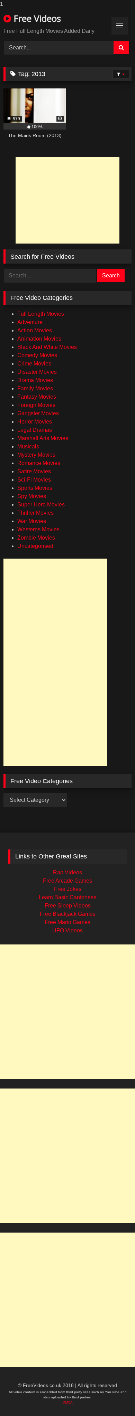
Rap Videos (67, 872)
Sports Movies (34, 488)
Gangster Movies (38, 413)
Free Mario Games (67, 922)
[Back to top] (116, 1398)
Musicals (28, 446)
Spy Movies (31, 496)
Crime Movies (34, 364)
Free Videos (36, 18)
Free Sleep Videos (68, 906)
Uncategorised (35, 546)
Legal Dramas (34, 430)
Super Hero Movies (41, 504)
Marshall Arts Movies (42, 438)
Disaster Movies (37, 372)
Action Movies (34, 330)
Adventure (30, 322)
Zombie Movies (36, 538)
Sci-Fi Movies (34, 480)
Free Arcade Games (67, 881)
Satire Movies (34, 471)
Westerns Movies (38, 529)
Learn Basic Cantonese (68, 897)
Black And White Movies (47, 347)
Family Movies (35, 388)
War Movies (31, 521)
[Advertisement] (67, 200)
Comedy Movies (37, 355)
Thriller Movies (35, 513)
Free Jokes (67, 889)
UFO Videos (67, 930)
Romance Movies (38, 463)
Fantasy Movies (36, 397)
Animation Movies (39, 339)
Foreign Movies (36, 405)
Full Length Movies (40, 314)
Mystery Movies (36, 455)
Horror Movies (34, 422)
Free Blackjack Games (68, 914)
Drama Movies (35, 380)
